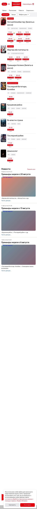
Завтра (13, 14)
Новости (21, 10)
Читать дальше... (6, 200)
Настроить (12, 505)
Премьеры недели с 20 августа (15, 174)
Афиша (4, 10)
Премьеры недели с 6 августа (15, 242)
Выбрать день (23, 14)
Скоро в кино (30, 10)
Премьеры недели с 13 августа (15, 208)
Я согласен (27, 505)
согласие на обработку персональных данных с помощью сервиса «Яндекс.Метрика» (19, 500)
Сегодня (5, 14)
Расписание (12, 10)
